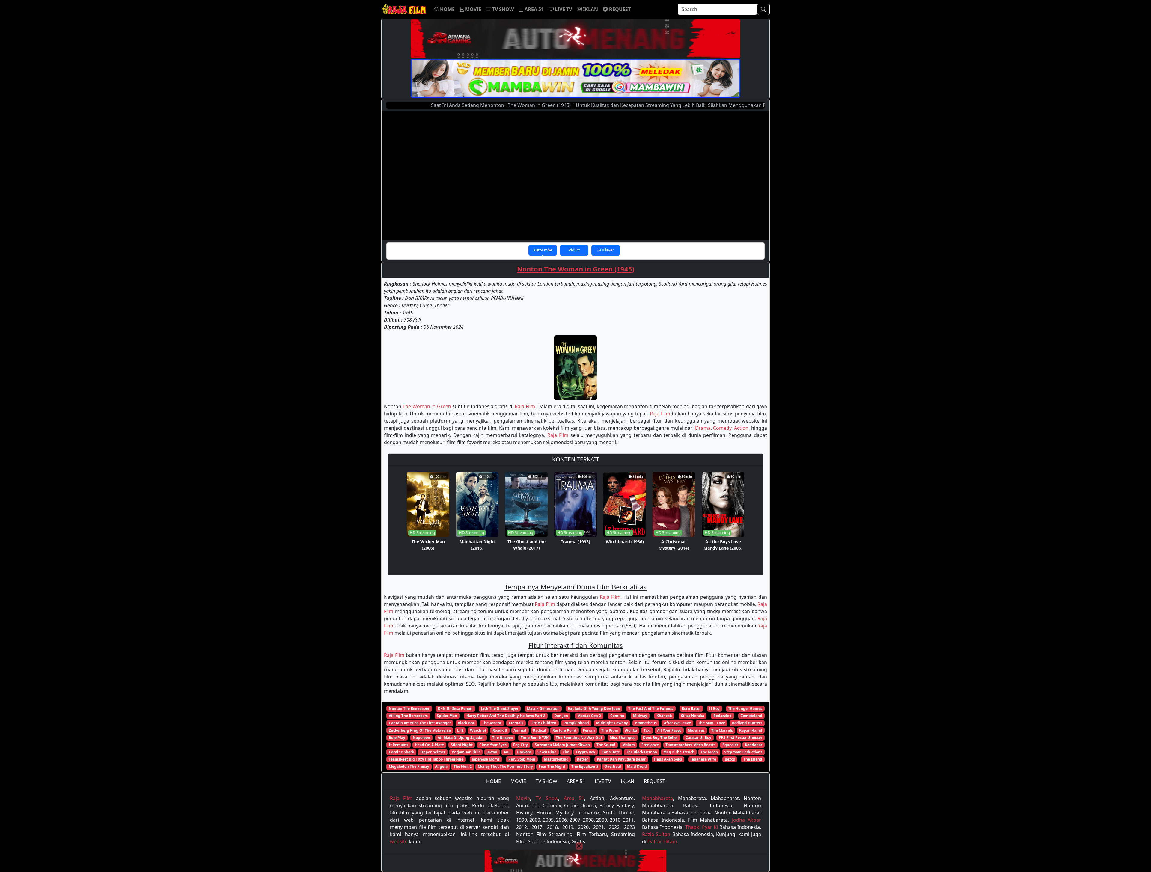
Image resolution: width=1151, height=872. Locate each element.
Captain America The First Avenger (420, 722)
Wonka (631, 730)
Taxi (647, 730)
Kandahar (753, 744)
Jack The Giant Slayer (500, 708)
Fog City (520, 744)
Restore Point (564, 730)
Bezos (730, 759)
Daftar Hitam (662, 841)
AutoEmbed (542, 251)
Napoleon (421, 737)
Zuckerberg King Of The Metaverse (420, 730)
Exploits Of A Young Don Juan (594, 708)
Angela (441, 766)
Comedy (722, 428)
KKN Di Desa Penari (455, 708)
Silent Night (462, 744)
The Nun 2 (463, 766)
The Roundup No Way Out (579, 737)
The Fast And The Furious (650, 708)
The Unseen (502, 737)
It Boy (714, 708)
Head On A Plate (429, 744)
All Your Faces (669, 730)
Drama (703, 428)
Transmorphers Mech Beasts (690, 744)
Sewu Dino (546, 752)
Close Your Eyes (493, 744)
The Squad (605, 744)
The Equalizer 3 (585, 766)
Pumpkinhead (576, 722)
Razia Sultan (656, 834)
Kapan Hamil (750, 730)
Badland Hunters (747, 722)
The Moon (709, 752)
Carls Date (611, 752)
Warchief (478, 730)
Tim (566, 752)
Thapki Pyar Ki (701, 827)
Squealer (730, 744)
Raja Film (525, 406)
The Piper (609, 730)
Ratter (582, 759)
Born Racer (691, 708)
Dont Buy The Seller (660, 737)
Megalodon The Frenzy (409, 766)
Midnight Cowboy (612, 722)
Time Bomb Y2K (535, 737)
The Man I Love (711, 722)
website (399, 841)
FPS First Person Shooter (740, 737)
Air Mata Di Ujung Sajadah (461, 737)
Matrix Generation (543, 708)
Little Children (543, 722)
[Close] (579, 846)
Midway (640, 715)
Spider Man (447, 715)
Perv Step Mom (521, 759)
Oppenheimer (432, 752)
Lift (460, 730)
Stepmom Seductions (743, 752)
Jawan (491, 752)
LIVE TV (603, 781)
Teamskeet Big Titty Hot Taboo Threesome (426, 759)
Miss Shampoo (622, 737)
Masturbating (556, 759)
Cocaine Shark (401, 752)
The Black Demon (641, 752)
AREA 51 (576, 781)
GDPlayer (605, 250)
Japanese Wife (703, 759)
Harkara (524, 752)
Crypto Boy (585, 752)
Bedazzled (722, 715)
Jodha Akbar (746, 820)
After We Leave (677, 722)
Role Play (397, 737)
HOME (493, 781)
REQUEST (654, 781)
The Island (752, 759)
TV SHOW (546, 781)
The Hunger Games (745, 708)
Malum (628, 744)
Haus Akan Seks (668, 759)
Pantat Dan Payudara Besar (621, 759)
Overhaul (612, 766)
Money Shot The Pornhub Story (505, 766)
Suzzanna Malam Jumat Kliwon (562, 744)
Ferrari (589, 730)
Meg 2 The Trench (678, 752)
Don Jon (561, 715)
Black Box (466, 722)
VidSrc (574, 250)
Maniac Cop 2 (589, 715)
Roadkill (499, 730)
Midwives (696, 730)
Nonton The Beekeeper (409, 708)
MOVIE (518, 781)
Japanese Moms (486, 759)
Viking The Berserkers (408, 715)
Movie (523, 798)
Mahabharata (657, 798)
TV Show (547, 798)
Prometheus (646, 722)
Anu (507, 752)
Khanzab (664, 715)
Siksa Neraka (692, 715)
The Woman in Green (427, 406)
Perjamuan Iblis (466, 752)
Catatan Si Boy (698, 737)
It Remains (398, 744)
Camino (617, 715)
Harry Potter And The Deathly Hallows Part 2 (505, 715)
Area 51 (574, 798)
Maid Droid (637, 766)
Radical (539, 730)
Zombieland (751, 715)
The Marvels (722, 730)
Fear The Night (552, 766)
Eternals (516, 722)
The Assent (491, 722)
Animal (519, 730)
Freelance (650, 744)
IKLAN (627, 781)
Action (741, 428)
